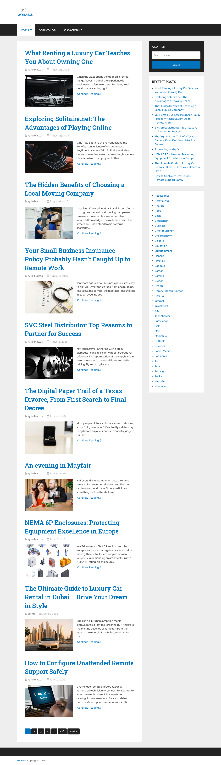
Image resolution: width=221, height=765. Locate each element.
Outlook (160, 341)
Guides (159, 280)
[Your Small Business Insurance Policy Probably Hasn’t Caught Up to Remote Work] (49, 297)
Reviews (160, 346)
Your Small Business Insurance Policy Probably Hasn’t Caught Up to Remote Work (77, 259)
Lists (157, 326)
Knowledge (161, 321)
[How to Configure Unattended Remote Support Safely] (49, 701)
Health (159, 285)
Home (25, 29)
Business (160, 225)
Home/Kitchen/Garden (169, 290)
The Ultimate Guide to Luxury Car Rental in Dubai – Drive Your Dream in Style (76, 596)
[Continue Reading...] (89, 93)
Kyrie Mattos (35, 69)
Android (159, 205)
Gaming (159, 275)
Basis (158, 215)
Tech (157, 361)
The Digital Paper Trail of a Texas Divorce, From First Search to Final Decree (75, 399)
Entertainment (163, 250)
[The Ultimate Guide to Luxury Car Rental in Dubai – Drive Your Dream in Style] (49, 635)
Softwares (161, 356)
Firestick (160, 260)
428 (62, 731)
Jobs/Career (162, 316)
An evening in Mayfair (58, 465)
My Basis (22, 760)
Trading (159, 371)
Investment (161, 305)
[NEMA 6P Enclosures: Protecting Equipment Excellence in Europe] (49, 560)
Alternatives (162, 200)
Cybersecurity (163, 235)
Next (73, 731)
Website (160, 381)
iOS (157, 310)
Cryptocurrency (164, 230)
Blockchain (161, 220)
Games (159, 270)
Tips (157, 366)
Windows (160, 386)
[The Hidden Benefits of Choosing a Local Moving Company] (49, 223)
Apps (158, 210)
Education (161, 245)
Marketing (161, 336)
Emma (31, 613)
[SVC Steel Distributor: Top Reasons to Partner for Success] (49, 363)
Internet (159, 300)
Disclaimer (72, 29)
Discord (159, 240)
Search (176, 65)
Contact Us (47, 29)
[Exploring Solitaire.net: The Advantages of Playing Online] (49, 157)
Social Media (162, 351)
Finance (159, 255)
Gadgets (160, 265)
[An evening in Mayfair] (49, 495)
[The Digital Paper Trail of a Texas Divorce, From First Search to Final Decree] (49, 437)
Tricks (158, 376)
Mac (157, 331)
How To (159, 295)
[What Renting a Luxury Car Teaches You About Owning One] (49, 91)
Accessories (162, 195)
